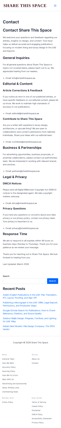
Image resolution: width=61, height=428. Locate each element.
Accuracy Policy (9, 367)
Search (6, 276)
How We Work (8, 363)
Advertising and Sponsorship (14, 384)
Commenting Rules (10, 392)
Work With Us (8, 379)
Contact (35, 363)
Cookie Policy (37, 406)
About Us (36, 359)
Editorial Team (8, 359)
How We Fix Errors (10, 375)
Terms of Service (39, 402)
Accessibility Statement (42, 418)
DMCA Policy (37, 414)
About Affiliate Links (10, 388)
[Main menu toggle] (55, 6)
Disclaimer (36, 410)
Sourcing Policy (8, 371)
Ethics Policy (7, 402)
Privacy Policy (38, 423)
